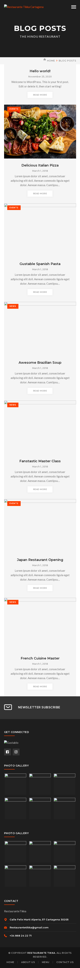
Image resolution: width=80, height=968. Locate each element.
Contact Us (64, 962)
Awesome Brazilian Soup (40, 363)
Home (51, 60)
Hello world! (40, 71)
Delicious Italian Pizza (40, 165)
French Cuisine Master (40, 658)
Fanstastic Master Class (40, 461)
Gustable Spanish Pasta (40, 264)
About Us (28, 962)
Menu (45, 962)
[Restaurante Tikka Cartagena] (24, 6)
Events (13, 109)
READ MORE (40, 95)
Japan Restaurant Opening (40, 560)
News (12, 306)
